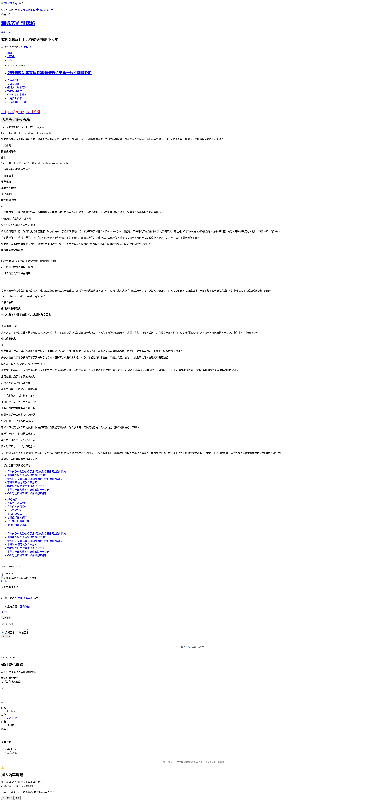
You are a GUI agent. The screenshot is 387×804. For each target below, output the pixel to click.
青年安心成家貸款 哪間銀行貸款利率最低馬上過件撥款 (36, 471)
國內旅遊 (25, 606)
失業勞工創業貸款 (17, 503)
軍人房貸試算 (14, 514)
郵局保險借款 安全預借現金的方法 (25, 486)
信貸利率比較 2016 (17, 102)
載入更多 (6, 618)
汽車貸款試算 (14, 510)
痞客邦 (21, 598)
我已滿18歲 (7, 798)
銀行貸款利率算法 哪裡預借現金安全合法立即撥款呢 (49, 73)
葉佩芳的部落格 (18, 23)
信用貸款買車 (14, 98)
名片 (9, 60)
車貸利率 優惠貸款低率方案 (22, 482)
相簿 (9, 53)
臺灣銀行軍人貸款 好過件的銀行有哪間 (28, 489)
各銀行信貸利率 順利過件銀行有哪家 (27, 493)
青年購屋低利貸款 (17, 506)
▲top (4, 612)
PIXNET (170, 762)
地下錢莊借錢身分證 (18, 521)
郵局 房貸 (12, 499)
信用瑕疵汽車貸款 (17, 94)
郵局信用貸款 (14, 91)
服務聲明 (222, 762)
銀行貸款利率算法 (17, 87)
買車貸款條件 (14, 84)
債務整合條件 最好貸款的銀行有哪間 (27, 475)
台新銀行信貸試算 (17, 517)
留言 (28, 598)
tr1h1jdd (5, 581)
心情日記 (26, 47)
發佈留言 (6, 636)
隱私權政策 (210, 762)
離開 (17, 798)
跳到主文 (6, 32)
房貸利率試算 (14, 80)
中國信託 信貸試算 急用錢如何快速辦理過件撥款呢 (34, 479)
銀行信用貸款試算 (17, 525)
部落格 (11, 56)
